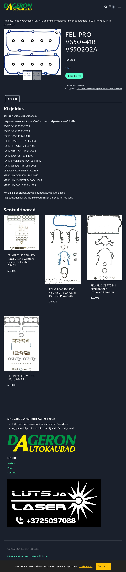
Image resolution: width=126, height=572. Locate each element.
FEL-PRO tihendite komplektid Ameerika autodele (99, 88)
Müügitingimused (32, 556)
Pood (10, 467)
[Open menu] (119, 6)
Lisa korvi (74, 75)
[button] (56, 33)
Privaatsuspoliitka (15, 556)
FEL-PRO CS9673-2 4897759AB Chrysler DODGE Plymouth (62, 293)
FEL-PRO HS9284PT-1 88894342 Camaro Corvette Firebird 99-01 (21, 260)
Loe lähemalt (86, 566)
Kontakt (11, 472)
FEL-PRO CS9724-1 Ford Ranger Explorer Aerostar (103, 289)
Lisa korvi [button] (21, 281)
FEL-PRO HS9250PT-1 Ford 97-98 (21, 377)
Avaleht (11, 463)
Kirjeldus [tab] (12, 98)
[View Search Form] (104, 7)
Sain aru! (103, 566)
